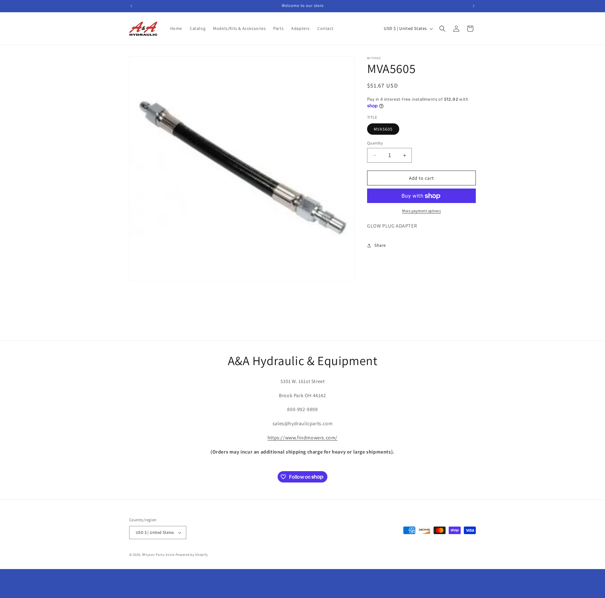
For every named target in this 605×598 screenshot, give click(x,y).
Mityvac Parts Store (158, 554)
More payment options (421, 211)
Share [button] (380, 245)
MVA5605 (383, 129)
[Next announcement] (474, 6)
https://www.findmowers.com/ (302, 437)
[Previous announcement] (131, 6)
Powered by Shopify (192, 554)
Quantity (375, 143)
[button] (442, 29)
